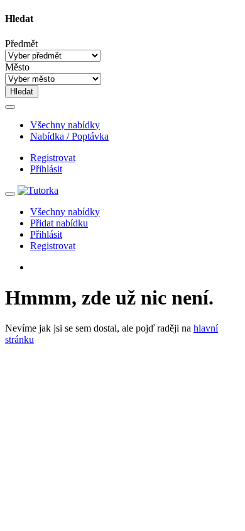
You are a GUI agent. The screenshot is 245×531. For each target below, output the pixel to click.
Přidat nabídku (59, 223)
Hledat (21, 91)
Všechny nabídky (65, 125)
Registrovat (52, 157)
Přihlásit (46, 169)
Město (17, 67)
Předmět (21, 43)
